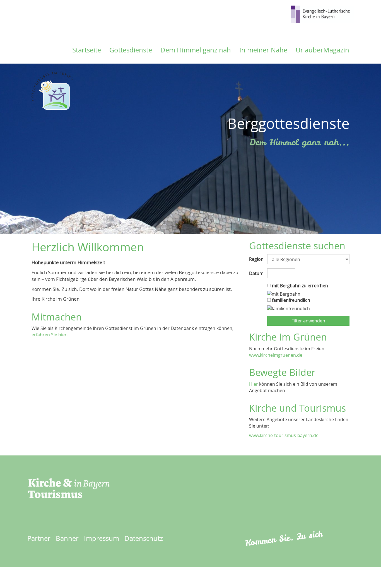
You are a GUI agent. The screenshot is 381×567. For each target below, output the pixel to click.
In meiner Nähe (263, 49)
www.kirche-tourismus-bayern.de (284, 435)
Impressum (101, 538)
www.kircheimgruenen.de (275, 355)
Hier (253, 384)
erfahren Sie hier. (50, 335)
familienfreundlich (290, 300)
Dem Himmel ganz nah (195, 49)
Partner (38, 538)
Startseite (86, 49)
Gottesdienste (130, 49)
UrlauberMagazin (322, 49)
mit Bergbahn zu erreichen (299, 286)
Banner (67, 538)
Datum (256, 273)
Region (256, 259)
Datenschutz (143, 538)
